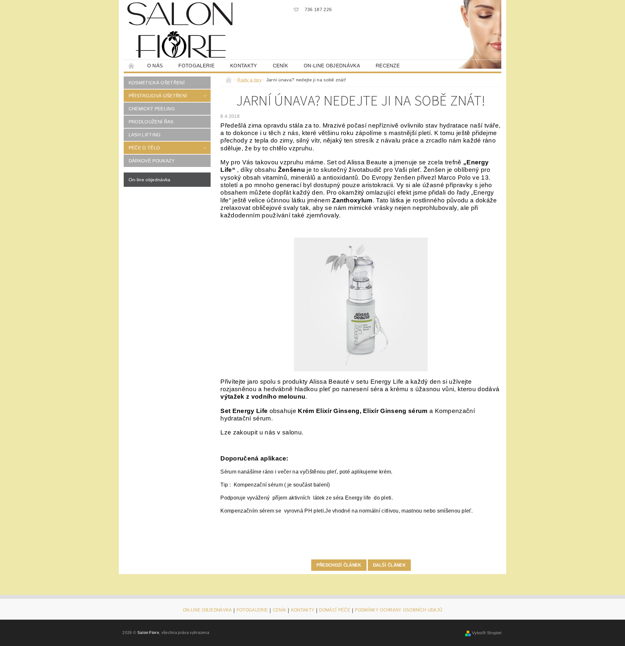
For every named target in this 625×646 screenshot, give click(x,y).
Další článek (389, 565)
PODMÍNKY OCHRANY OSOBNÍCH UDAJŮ (398, 610)
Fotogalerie (196, 65)
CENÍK (280, 65)
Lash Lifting (145, 134)
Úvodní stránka (131, 65)
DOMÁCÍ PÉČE (334, 610)
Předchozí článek (338, 565)
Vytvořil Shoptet (486, 633)
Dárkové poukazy (152, 160)
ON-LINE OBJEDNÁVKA (207, 610)
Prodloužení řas (151, 121)
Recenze (388, 65)
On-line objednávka (332, 65)
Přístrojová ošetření (158, 95)
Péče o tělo (144, 147)
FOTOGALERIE (252, 610)
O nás (155, 65)
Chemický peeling (152, 108)
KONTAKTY (303, 610)
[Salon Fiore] (180, 30)
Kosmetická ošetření (157, 82)
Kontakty (243, 65)
